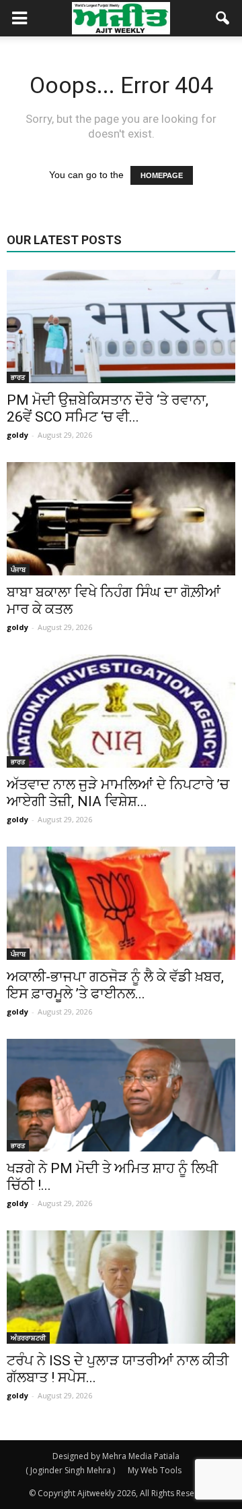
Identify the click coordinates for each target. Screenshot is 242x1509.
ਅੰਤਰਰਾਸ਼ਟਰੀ (28, 1337)
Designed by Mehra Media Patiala (115, 1456)
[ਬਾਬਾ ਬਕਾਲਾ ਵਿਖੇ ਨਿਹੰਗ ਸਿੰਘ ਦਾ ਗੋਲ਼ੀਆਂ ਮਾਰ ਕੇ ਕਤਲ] (121, 518)
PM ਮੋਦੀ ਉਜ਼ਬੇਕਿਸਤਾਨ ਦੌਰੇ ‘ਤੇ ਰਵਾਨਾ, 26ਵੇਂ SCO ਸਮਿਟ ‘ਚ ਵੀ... (107, 408)
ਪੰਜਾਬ (18, 569)
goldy (17, 435)
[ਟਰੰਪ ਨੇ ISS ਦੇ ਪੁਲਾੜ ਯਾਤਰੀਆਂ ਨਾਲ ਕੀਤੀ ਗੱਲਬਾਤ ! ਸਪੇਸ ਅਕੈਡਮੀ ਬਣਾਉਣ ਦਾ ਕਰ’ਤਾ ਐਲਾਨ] (121, 1287)
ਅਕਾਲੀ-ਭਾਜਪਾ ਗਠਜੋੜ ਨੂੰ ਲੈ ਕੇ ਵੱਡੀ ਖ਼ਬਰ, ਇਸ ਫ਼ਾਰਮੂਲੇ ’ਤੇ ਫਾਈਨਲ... (115, 985)
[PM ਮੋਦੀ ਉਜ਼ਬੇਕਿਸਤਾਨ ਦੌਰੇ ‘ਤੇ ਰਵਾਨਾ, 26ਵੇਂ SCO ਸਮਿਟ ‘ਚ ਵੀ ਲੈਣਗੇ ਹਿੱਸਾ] (121, 326)
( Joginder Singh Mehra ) (70, 1470)
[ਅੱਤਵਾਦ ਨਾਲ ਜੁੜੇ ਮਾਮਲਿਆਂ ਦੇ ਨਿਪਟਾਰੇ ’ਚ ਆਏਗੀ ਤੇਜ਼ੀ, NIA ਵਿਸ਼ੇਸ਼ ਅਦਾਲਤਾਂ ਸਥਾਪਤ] (121, 711)
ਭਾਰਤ (18, 377)
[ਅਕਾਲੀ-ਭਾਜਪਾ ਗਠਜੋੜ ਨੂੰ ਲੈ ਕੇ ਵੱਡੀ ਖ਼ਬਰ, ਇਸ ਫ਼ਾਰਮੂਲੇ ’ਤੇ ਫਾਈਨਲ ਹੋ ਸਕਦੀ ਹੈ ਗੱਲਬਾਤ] (121, 903)
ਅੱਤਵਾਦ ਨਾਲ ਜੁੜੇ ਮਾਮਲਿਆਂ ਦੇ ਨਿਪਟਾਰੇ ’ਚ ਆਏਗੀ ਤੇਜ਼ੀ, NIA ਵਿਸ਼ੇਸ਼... (118, 792)
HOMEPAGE (161, 175)
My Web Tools (155, 1470)
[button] (223, 18)
